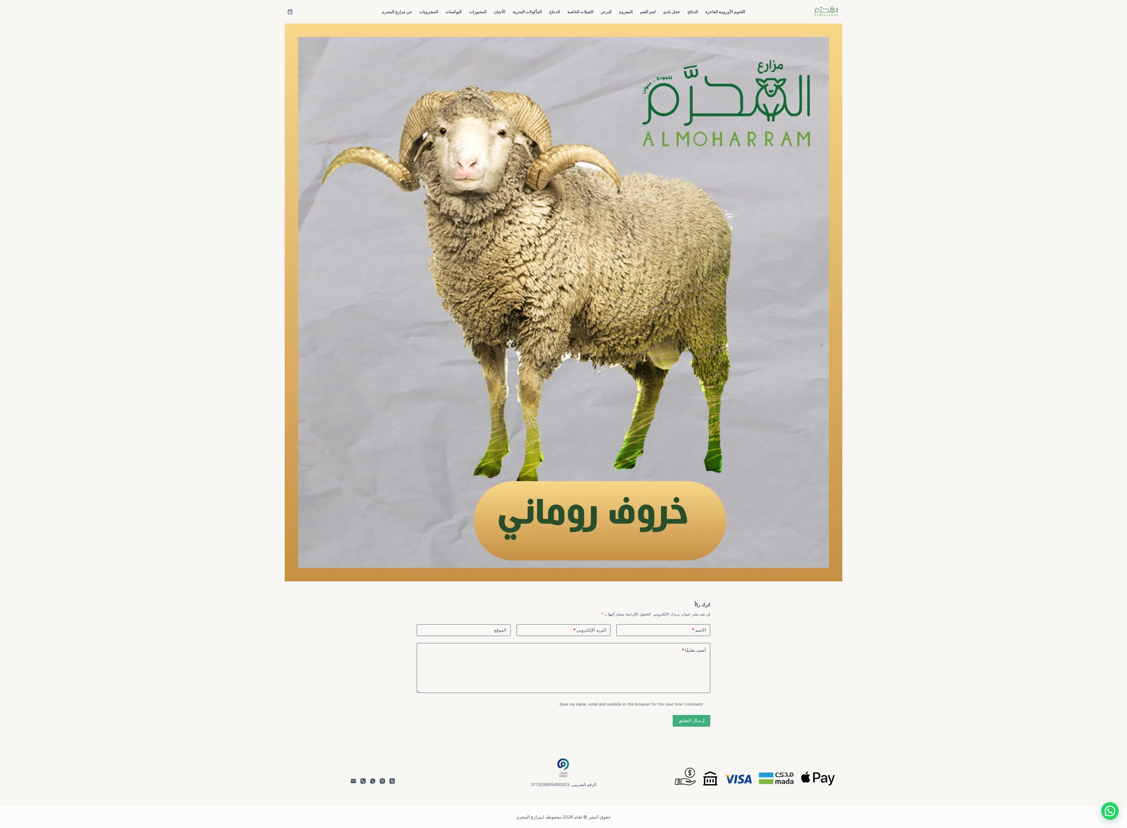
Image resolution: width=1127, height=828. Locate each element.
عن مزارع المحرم (397, 11)
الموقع (500, 630)
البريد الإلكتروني (589, 630)
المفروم (626, 11)
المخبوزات (478, 11)
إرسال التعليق (691, 720)
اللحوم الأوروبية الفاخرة (725, 11)
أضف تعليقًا (694, 650)
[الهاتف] (363, 781)
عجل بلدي (671, 11)
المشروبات (428, 11)
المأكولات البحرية (527, 11)
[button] (1110, 811)
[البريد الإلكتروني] (353, 781)
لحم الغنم (648, 11)
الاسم (699, 630)
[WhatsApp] (372, 781)
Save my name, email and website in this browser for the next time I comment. (631, 704)
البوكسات (454, 11)
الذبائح (692, 11)
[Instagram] (382, 781)
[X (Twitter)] (392, 781)
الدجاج (554, 11)
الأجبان (499, 11)
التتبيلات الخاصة (580, 11)
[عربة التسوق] (290, 11)
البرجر (606, 11)
